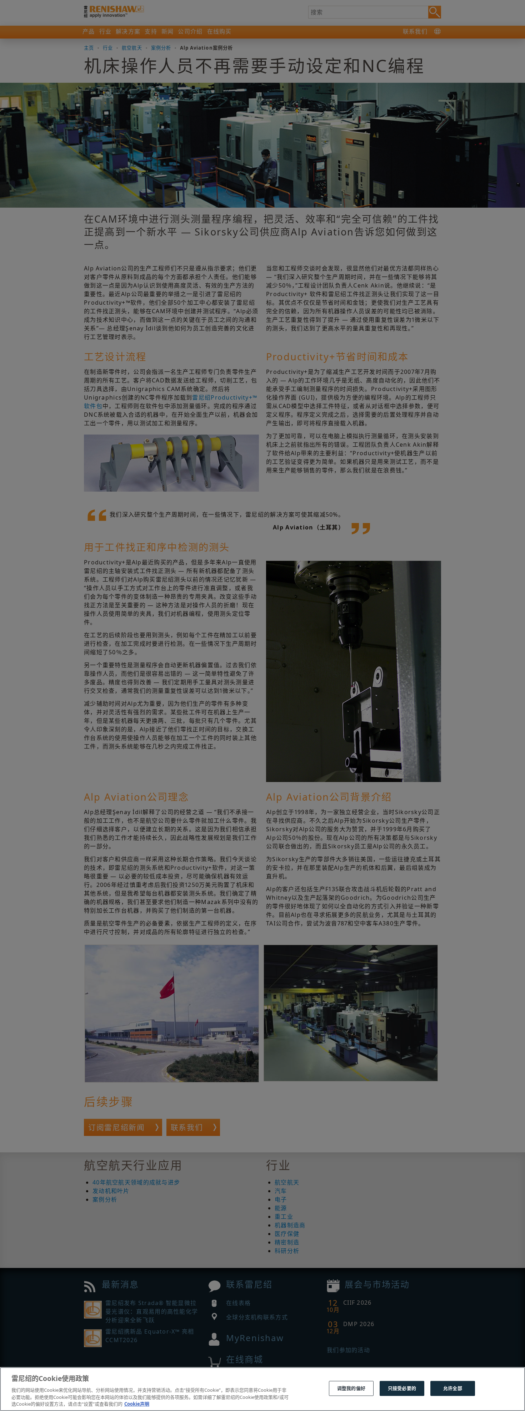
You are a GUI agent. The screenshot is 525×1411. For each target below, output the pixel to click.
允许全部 (452, 1388)
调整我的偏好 (351, 1388)
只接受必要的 (402, 1388)
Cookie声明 (136, 1403)
